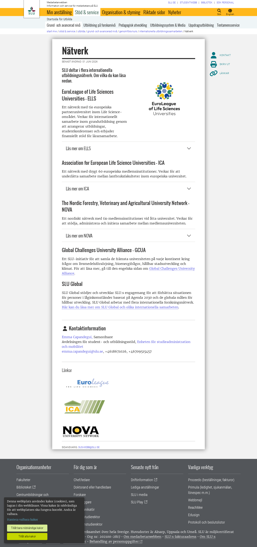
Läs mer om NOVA (79, 235)
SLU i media (139, 495)
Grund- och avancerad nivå (63, 25)
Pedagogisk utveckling (133, 25)
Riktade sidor (154, 12)
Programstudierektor (88, 524)
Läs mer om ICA (77, 188)
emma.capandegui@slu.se (82, 351)
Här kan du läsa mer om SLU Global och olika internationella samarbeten (120, 307)
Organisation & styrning (121, 12)
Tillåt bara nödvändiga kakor (27, 528)
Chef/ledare (82, 480)
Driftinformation (142, 480)
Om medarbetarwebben (142, 537)
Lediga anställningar (145, 487)
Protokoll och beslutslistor (206, 522)
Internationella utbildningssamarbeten (160, 31)
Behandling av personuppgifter (114, 541)
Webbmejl (195, 500)
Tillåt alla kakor (27, 536)
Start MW (52, 31)
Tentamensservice (228, 25)
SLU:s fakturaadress (180, 537)
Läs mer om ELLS (78, 148)
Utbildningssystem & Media (167, 25)
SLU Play (137, 502)
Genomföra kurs (128, 31)
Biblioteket (23, 487)
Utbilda (81, 31)
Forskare (80, 495)
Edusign (194, 515)
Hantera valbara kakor (22, 519)
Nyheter (174, 12)
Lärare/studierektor (87, 517)
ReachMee (195, 507)
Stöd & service (87, 12)
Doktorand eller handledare (92, 487)
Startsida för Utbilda (59, 19)
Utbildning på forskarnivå (99, 25)
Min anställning (59, 12)
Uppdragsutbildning (201, 25)
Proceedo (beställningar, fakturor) (211, 480)
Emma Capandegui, (77, 337)
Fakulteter (23, 480)
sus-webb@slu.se (89, 447)
